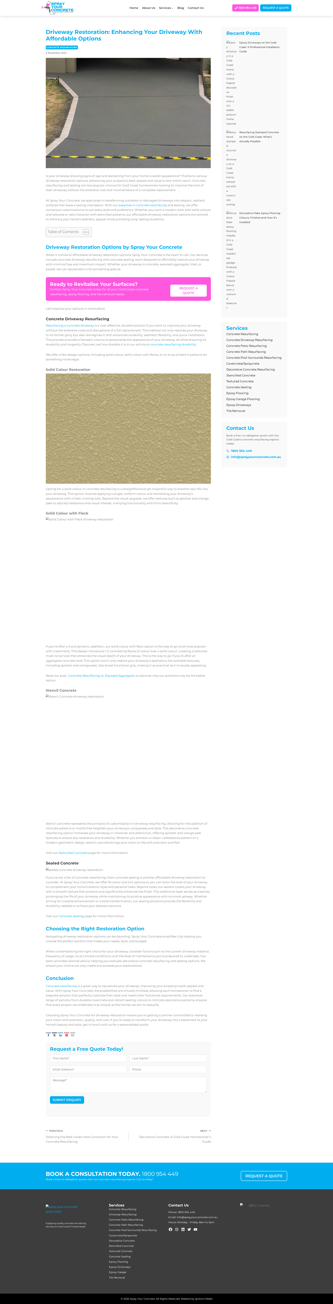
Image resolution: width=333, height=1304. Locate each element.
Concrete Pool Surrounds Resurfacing (254, 357)
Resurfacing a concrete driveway (70, 325)
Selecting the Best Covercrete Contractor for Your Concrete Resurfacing (82, 1136)
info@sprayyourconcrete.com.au (197, 1217)
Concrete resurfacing (61, 986)
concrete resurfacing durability (173, 344)
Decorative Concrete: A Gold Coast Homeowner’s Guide (175, 1136)
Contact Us (196, 8)
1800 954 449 (160, 1173)
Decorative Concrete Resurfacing (250, 369)
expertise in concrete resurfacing (142, 205)
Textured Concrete (240, 381)
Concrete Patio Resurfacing (246, 346)
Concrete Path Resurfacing (246, 351)
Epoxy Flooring (237, 393)
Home (134, 8)
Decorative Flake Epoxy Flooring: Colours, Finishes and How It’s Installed (260, 218)
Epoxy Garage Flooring (243, 399)
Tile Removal (235, 411)
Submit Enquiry (67, 1100)
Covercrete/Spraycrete (242, 363)
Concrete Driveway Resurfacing (249, 340)
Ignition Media (203, 1298)
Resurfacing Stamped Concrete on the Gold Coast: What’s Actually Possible (259, 137)
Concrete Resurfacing (61, 47)
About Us (148, 8)
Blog (180, 8)
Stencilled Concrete (73, 853)
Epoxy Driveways (238, 405)
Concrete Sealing (71, 916)
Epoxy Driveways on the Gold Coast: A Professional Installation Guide (259, 47)
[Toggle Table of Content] (84, 232)
